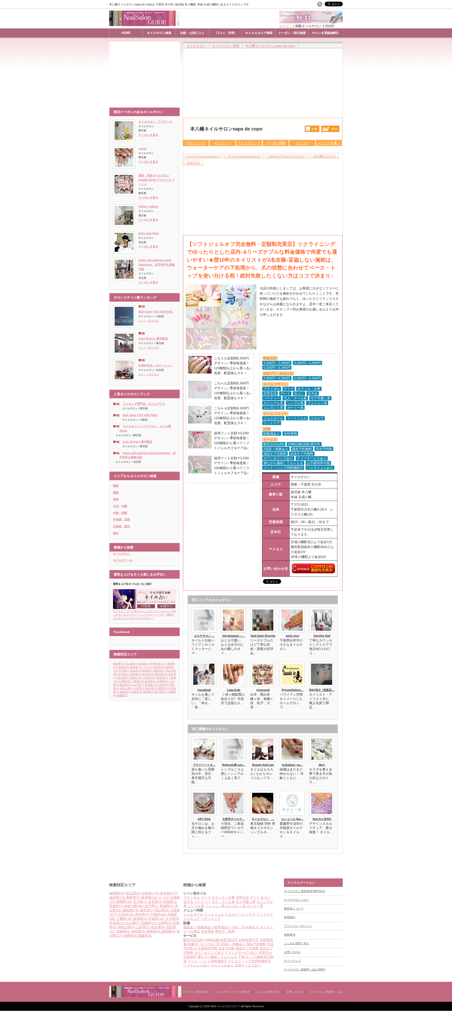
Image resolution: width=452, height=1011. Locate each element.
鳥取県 (123, 667)
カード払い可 (210, 944)
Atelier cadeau (148, 206)
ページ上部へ (448, 860)
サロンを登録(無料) (325, 33)
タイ (147, 667)
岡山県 (122, 677)
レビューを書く (328, 143)
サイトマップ (292, 960)
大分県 (172, 919)
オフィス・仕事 (223, 897)
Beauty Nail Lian (263, 765)
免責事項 (289, 934)
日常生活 (242, 897)
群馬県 (148, 691)
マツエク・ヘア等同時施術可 (249, 961)
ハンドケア (247, 914)
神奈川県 (134, 906)
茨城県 (151, 684)
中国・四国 (120, 513)
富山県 (131, 663)
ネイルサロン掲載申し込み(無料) (304, 969)
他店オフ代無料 (247, 948)
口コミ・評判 (225, 33)
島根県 (147, 670)
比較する (312, 128)
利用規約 (289, 917)
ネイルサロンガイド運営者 (233, 992)
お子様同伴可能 (205, 948)
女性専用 (207, 931)
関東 (116, 485)
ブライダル (191, 897)
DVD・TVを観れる (245, 927)
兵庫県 (124, 681)
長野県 (163, 688)
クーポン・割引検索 (292, 33)
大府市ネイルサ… (233, 819)
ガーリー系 (254, 906)
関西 (116, 492)
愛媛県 (122, 695)
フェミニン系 (215, 906)
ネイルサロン (121, 553)
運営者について (294, 908)
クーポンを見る (148, 135)
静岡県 (124, 902)
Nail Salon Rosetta (263, 635)
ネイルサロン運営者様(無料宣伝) (304, 891)
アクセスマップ (249, 143)
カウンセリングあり (209, 952)
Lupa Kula (233, 690)
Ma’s (322, 765)
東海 (116, 499)
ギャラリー (222, 143)
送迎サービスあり (248, 965)
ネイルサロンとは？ (296, 899)
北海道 (145, 663)
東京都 (159, 663)
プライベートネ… (204, 765)
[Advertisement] (145, 72)
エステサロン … (204, 635)
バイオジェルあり (196, 965)
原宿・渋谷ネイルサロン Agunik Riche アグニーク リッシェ (156, 180)
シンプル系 (196, 906)
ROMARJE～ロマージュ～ (155, 365)
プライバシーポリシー (298, 926)
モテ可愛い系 (245, 902)
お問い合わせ (292, 952)
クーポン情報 (276, 143)
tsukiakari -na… (292, 765)
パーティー (202, 902)
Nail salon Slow (148, 233)
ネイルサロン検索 (159, 33)
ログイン (285, 26)
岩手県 (123, 674)
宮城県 (163, 681)
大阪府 (136, 677)
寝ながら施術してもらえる (217, 957)
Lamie (142, 148)
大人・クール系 (223, 902)
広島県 (149, 677)
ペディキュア (211, 919)
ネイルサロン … (263, 819)
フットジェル (214, 914)
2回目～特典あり (233, 944)
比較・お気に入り (192, 33)
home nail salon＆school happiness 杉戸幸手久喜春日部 (156, 265)
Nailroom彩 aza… (233, 765)
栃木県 (151, 688)
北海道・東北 (121, 526)
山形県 (139, 688)
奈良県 (126, 684)
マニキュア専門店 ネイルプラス (144, 404)
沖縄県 (130, 936)
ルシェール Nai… (292, 819)
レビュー (302, 143)
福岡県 (119, 663)
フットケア (264, 914)
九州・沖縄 (120, 506)
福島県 (136, 691)
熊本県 (162, 677)
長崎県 (135, 674)
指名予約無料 (256, 944)
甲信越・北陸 (121, 519)
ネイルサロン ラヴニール (155, 121)
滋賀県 (117, 897)
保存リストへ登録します (330, 130)
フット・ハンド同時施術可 (207, 961)
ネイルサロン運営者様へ (194, 992)
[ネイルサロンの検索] (145, 996)
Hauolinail (204, 690)
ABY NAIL (204, 819)
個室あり (190, 927)
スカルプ (231, 914)
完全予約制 (226, 948)
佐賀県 (135, 670)
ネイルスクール (123, 560)
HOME (126, 33)
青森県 (159, 670)
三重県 (138, 681)
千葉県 (158, 914)
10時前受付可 (248, 940)
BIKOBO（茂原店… (322, 690)
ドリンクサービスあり (241, 952)
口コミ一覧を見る (148, 320)
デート (255, 897)
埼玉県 (148, 674)
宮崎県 (123, 931)
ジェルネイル (193, 914)
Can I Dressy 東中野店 (153, 338)
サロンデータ (196, 143)
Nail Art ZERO (322, 819)
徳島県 (125, 691)
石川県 (123, 670)
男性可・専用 (225, 931)
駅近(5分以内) (193, 940)
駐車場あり (222, 927)
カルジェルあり (222, 965)
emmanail (263, 690)
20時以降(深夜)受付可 (221, 940)
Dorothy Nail (322, 635)
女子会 (188, 902)
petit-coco (292, 635)
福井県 (147, 910)
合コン (265, 897)
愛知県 (161, 674)
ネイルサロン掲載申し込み (326, 992)
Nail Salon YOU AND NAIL (155, 311)
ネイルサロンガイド (229, 1006)
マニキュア (191, 919)
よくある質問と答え (296, 943)
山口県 (138, 684)
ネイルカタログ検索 (259, 33)
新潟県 (150, 681)
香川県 (161, 691)
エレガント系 (236, 906)
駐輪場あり (206, 927)
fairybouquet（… (233, 635)
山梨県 (163, 684)
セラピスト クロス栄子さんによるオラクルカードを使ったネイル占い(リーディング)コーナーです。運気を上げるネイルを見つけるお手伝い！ (144, 615)
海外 (116, 533)
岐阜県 (136, 667)
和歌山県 (126, 688)
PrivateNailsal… (292, 690)
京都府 (159, 667)
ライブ (206, 897)
